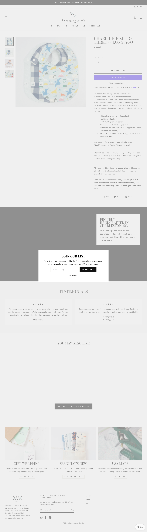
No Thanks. (73, 275)
